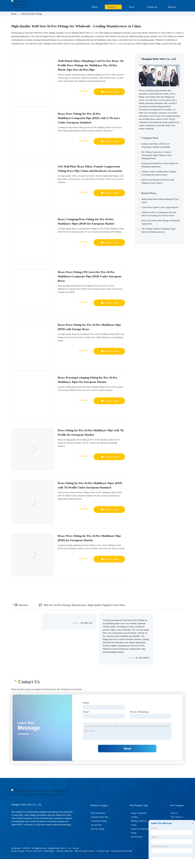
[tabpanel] (97, 639)
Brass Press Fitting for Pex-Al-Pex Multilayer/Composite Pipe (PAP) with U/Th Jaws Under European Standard (89, 118)
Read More (83, 91)
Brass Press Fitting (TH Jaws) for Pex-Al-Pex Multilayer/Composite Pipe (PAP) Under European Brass (89, 276)
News (131, 7)
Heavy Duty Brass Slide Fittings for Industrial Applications (160, 222)
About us (172, 7)
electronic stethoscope (64, 851)
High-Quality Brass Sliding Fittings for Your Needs (159, 200)
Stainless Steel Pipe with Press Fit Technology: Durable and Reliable (155, 145)
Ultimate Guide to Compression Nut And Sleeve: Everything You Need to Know (158, 214)
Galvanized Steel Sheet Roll (121, 851)
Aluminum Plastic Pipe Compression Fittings (99, 819)
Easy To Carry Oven (34, 851)
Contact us (152, 7)
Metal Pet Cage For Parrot (84, 851)
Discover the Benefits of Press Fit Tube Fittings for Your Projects (157, 181)
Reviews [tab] (23, 604)
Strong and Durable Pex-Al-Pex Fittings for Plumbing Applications (159, 165)
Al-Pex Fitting (48, 33)
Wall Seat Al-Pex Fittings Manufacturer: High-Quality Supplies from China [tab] (84, 604)
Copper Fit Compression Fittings (140, 831)
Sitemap (76, 848)
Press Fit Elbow (137, 837)
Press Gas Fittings (97, 829)
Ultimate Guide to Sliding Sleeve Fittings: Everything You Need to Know (158, 173)
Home (95, 7)
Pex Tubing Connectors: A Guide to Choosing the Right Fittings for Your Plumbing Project (156, 155)
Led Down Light (102, 851)
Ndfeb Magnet (49, 851)
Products (112, 7)
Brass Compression (98, 813)
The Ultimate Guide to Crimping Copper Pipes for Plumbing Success (158, 230)
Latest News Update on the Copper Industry (159, 207)
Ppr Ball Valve (96, 825)
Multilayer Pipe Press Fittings (139, 823)
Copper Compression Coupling (138, 815)
